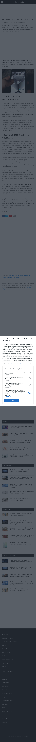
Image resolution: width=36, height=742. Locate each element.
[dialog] (18, 371)
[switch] (29, 372)
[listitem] (18, 369)
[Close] (32, 339)
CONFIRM (11, 400)
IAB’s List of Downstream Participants (20, 363)
